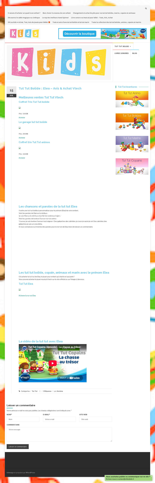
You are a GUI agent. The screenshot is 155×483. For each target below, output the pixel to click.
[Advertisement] (65, 183)
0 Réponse (47, 391)
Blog (134, 53)
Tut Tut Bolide (122, 46)
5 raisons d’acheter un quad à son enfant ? (24, 13)
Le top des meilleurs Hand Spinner (55, 18)
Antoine (60, 391)
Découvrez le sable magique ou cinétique (24, 18)
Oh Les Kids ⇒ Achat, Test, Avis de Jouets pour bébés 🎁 (29, 22)
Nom (9, 414)
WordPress (30, 472)
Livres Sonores (122, 53)
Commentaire (13, 425)
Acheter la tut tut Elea (27, 295)
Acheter (22, 117)
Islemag (10, 472)
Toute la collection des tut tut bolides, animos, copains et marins (116, 22)
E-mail (46, 414)
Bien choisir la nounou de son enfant (57, 13)
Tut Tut (34, 391)
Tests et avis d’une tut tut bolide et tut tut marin (71, 22)
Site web (83, 414)
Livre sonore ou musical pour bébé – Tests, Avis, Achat (92, 18)
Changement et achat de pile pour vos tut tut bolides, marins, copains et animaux (104, 13)
